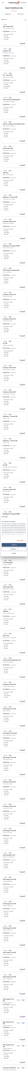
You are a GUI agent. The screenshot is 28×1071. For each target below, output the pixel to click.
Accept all (14, 544)
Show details (20, 540)
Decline (14, 553)
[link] (14, 2)
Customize (13, 549)
